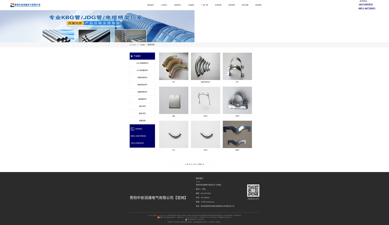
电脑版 (221, 217)
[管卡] (237, 66)
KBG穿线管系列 (142, 63)
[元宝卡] (205, 134)
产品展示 (191, 5)
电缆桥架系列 (142, 85)
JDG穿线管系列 (142, 70)
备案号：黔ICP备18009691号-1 (167, 217)
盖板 (173, 116)
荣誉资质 (231, 5)
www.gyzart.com (162, 215)
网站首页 (150, 5)
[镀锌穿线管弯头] (205, 66)
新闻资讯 (177, 5)
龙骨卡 (206, 116)
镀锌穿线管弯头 (205, 82)
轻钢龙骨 (142, 121)
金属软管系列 (142, 92)
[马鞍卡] (237, 100)
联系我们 (258, 5)
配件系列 (142, 113)
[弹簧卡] (237, 134)
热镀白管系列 (142, 77)
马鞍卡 (237, 116)
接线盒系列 (142, 99)
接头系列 (142, 106)
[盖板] (173, 100)
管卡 (237, 82)
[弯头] (173, 66)
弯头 (173, 82)
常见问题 (245, 5)
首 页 (134, 45)
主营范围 (218, 5)
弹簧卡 (237, 150)
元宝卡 (206, 150)
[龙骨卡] (205, 100)
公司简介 (164, 5)
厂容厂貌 (204, 5)
